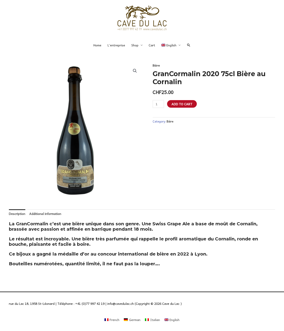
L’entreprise (116, 45)
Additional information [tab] (45, 213)
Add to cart (182, 103)
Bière (156, 65)
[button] (189, 45)
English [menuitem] (174, 319)
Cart (152, 45)
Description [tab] (17, 213)
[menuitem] (170, 45)
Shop (134, 45)
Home (97, 45)
